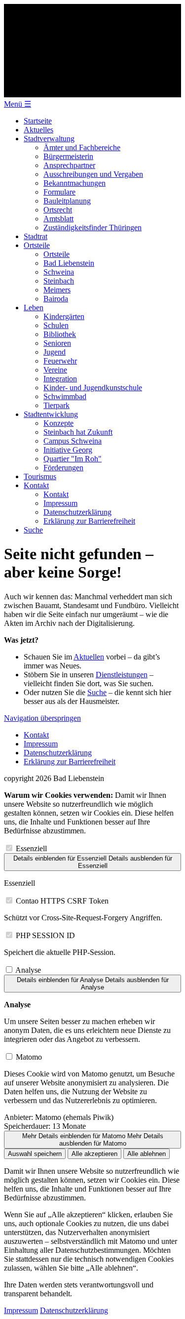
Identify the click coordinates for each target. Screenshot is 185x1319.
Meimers (57, 290)
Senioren (57, 343)
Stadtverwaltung (49, 138)
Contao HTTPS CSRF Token (62, 901)
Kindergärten (63, 316)
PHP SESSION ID (45, 935)
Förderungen (63, 467)
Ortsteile (37, 245)
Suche (33, 530)
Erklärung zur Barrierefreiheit (89, 521)
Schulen (56, 325)
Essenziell (31, 848)
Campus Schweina (72, 441)
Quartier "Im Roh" (72, 458)
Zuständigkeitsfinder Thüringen (92, 227)
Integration (60, 378)
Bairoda (55, 298)
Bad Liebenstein (68, 263)
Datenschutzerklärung (77, 512)
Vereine (55, 370)
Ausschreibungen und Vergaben (93, 174)
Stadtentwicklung (51, 414)
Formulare (59, 192)
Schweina (58, 272)
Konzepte (58, 423)
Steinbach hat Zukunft (77, 432)
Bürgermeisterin (68, 156)
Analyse (28, 970)
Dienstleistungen (122, 674)
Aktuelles (38, 129)
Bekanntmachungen (74, 183)
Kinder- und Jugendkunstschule (92, 387)
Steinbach (58, 281)
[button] (17, 104)
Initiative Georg (67, 450)
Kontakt (36, 485)
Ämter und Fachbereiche (81, 147)
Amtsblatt (58, 218)
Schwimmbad (64, 396)
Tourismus (40, 476)
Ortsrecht (57, 210)
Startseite (38, 121)
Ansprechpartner (69, 165)
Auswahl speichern (35, 1153)
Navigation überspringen (42, 718)
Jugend (54, 352)
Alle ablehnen (146, 1153)
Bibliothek (59, 334)
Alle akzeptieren (94, 1153)
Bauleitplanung (67, 201)
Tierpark (56, 405)
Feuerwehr (60, 361)
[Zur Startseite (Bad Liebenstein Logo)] (92, 94)
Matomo (29, 1057)
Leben (33, 307)
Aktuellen (89, 657)
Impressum (60, 503)
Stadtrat (35, 236)
